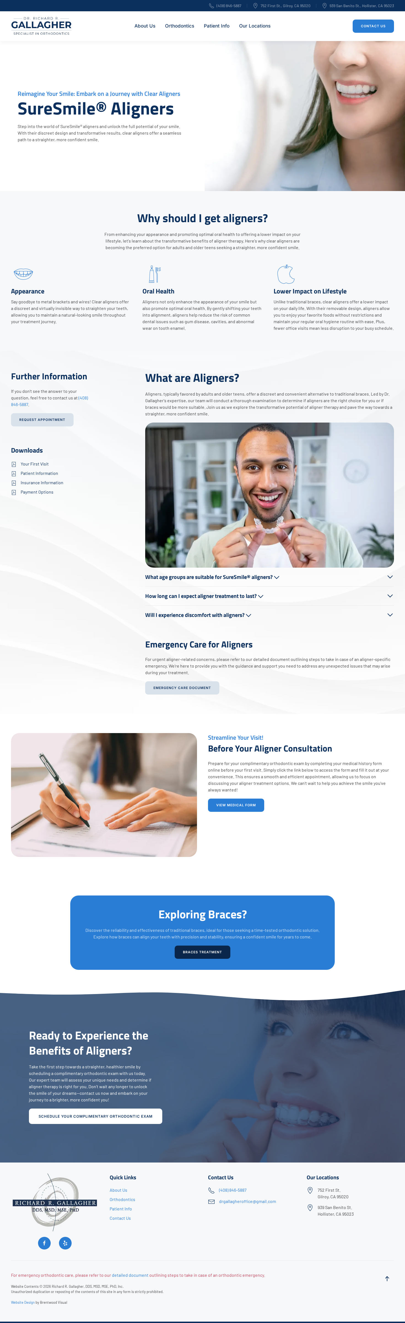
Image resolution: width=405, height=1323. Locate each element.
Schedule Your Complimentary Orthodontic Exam (96, 1116)
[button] (387, 1279)
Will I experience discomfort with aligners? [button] (195, 615)
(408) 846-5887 (229, 5)
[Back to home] (42, 26)
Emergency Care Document (182, 688)
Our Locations (255, 26)
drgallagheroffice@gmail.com (247, 1201)
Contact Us (373, 26)
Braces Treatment (202, 952)
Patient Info (216, 26)
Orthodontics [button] (179, 26)
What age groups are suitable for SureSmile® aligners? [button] (209, 577)
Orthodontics (122, 1199)
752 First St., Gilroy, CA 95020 (285, 5)
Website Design (23, 1302)
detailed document (130, 1275)
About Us (144, 26)
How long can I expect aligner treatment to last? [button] (201, 596)
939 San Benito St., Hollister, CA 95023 (362, 5)
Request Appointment (42, 420)
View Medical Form (236, 805)
